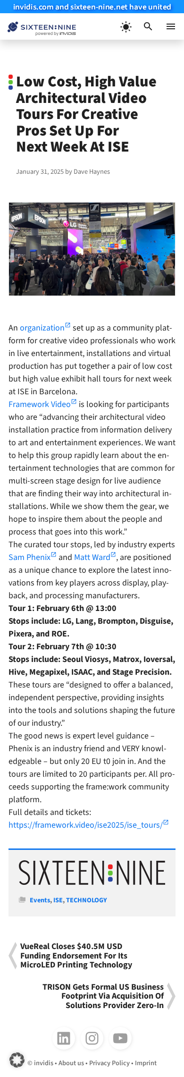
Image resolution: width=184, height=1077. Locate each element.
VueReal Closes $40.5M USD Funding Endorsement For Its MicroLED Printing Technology (76, 955)
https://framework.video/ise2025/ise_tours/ (85, 825)
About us (71, 1063)
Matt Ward (92, 557)
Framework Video (39, 404)
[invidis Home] (38, 27)
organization (42, 328)
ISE (58, 900)
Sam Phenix (29, 557)
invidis (43, 1063)
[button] (148, 26)
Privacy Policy (109, 1063)
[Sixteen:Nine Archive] (92, 883)
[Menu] (170, 26)
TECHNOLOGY (86, 900)
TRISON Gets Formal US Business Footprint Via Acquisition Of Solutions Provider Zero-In (103, 996)
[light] (125, 26)
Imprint (146, 1063)
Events (40, 900)
